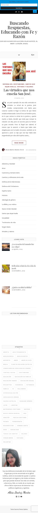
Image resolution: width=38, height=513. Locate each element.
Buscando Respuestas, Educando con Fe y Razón (19, 29)
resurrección (8, 425)
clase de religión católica (21, 364)
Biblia (5, 364)
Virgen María (6, 227)
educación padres (10, 380)
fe (13, 389)
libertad (14, 405)
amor (16, 360)
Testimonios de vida (9, 222)
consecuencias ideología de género (17, 368)
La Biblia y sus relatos (9, 204)
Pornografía (17, 421)
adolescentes (22, 356)
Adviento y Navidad (8, 164)
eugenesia (19, 385)
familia (6, 389)
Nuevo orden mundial (11, 413)
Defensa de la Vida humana (11, 182)
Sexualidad (5, 218)
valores (24, 433)
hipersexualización (10, 393)
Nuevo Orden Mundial (9, 209)
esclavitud (7, 385)
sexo (5, 429)
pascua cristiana (19, 417)
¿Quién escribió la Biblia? (22, 287)
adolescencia (8, 356)
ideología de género (11, 397)
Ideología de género (9, 200)
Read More (19, 143)
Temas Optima (23, 509)
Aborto (6, 352)
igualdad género (25, 401)
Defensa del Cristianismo (13, 84)
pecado (6, 421)
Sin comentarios (31, 150)
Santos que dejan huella (10, 213)
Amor (4, 168)
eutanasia (30, 385)
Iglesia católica (9, 401)
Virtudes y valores (25, 87)
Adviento (6, 360)
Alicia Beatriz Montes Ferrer (15, 150)
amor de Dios (27, 360)
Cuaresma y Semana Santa (11, 173)
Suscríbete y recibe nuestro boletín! (19, 2)
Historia (4, 195)
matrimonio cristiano (11, 409)
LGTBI (5, 405)
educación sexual (27, 380)
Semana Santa (22, 425)
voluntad (7, 442)
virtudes (20, 438)
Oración (6, 417)
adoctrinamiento (19, 352)
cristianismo (24, 372)
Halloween (22, 389)
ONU (25, 413)
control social (9, 372)
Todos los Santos (10, 433)
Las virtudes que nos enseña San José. (19, 92)
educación (7, 376)
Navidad (27, 409)
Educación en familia (23, 376)
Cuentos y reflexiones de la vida (12, 177)
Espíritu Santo (6, 191)
